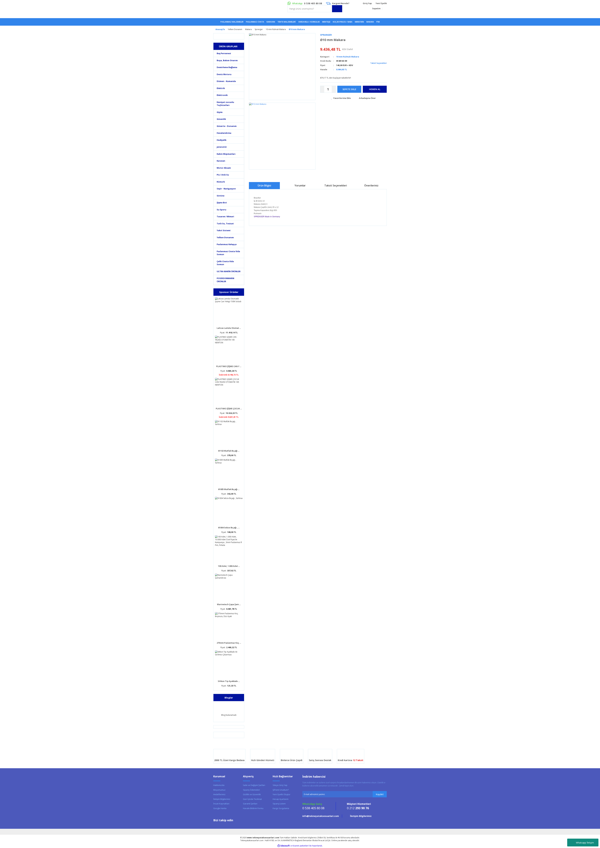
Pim (378, 21)
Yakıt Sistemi (223, 230)
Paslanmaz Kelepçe (227, 244)
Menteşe (326, 21)
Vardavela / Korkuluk (309, 21)
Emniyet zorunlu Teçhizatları (225, 104)
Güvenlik (221, 119)
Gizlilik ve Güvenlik (252, 794)
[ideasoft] (283, 845)
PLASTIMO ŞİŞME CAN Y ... (228, 366)
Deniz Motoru (224, 74)
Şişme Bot (222, 202)
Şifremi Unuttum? (281, 789)
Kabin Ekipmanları (226, 153)
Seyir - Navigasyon (226, 188)
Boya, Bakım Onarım (227, 60)
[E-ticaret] (299, 845)
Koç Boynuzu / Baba (342, 21)
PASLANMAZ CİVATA (255, 21)
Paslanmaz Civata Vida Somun (228, 253)
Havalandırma (224, 133)
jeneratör (222, 146)
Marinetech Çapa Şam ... (229, 604)
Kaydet (380, 794)
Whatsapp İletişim (585, 842)
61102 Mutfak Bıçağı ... (228, 450)
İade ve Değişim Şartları (254, 785)
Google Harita (219, 808)
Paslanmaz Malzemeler (231, 21)
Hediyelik (221, 140)
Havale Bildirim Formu (253, 808)
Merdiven (359, 21)
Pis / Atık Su (223, 174)
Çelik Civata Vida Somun (225, 263)
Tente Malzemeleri (287, 21)
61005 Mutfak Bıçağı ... (228, 489)
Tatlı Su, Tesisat (225, 223)
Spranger (326, 34)
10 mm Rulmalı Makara (347, 56)
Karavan (221, 160)
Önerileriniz (371, 185)
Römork (221, 181)
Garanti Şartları (250, 803)
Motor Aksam (224, 167)
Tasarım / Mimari (225, 216)
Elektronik (222, 95)
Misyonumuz (219, 789)
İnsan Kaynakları (221, 803)
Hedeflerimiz (219, 794)
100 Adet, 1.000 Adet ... (229, 566)
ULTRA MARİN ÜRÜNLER (228, 271)
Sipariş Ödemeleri (251, 789)
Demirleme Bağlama (227, 67)
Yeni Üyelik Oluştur (281, 794)
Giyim (219, 112)
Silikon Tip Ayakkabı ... (229, 681)
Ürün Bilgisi (264, 185)
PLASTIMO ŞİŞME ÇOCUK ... (229, 408)
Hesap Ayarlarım (280, 799)
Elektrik (221, 88)
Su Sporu (221, 209)
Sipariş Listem (279, 803)
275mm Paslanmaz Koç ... (229, 642)
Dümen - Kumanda (226, 81)
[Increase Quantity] (334, 89)
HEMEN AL (374, 89)
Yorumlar (300, 185)
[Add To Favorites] (341, 98)
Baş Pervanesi (224, 53)
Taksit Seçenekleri (378, 63)
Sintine (220, 195)
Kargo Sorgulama (281, 808)
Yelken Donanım (225, 237)
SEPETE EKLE (349, 89)
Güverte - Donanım (227, 126)
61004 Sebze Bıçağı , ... (229, 527)
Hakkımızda (218, 785)
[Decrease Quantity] (322, 89)
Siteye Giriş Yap (280, 785)
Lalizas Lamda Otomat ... (229, 328)
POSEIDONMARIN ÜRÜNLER (225, 280)
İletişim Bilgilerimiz (221, 799)
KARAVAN (271, 21)
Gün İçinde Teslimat (252, 799)
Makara (370, 21)
